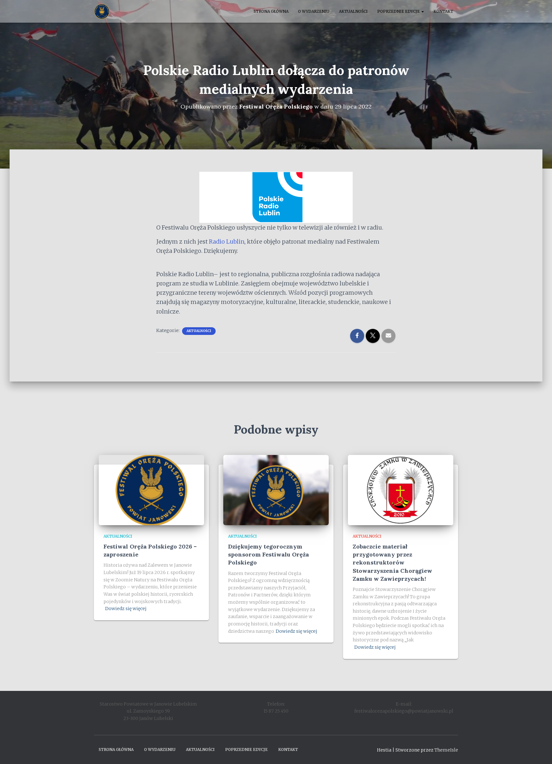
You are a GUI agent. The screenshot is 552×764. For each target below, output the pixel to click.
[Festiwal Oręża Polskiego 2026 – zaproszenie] (151, 489)
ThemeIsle (446, 750)
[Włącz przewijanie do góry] (539, 751)
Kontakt (443, 11)
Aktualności (353, 11)
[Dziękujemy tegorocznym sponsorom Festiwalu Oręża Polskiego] (276, 489)
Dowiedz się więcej (126, 608)
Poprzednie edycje (399, 11)
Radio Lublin (226, 241)
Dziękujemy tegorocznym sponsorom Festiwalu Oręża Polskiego (268, 554)
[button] (422, 11)
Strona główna (271, 11)
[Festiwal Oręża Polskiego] (102, 11)
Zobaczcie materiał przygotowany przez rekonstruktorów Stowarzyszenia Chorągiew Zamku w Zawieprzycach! (392, 562)
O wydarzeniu (313, 11)
